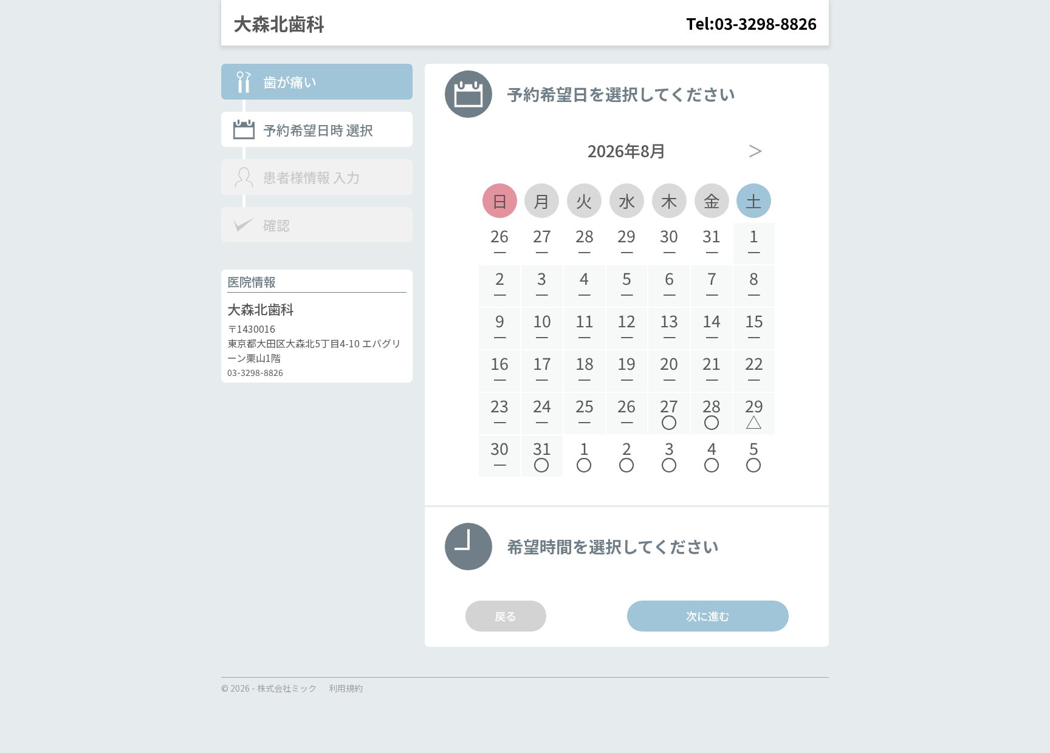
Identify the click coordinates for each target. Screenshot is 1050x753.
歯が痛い (290, 81)
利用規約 (346, 688)
